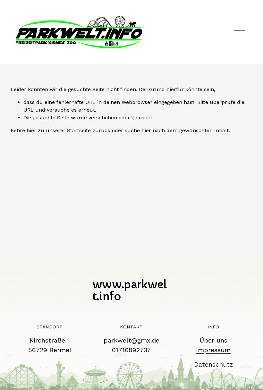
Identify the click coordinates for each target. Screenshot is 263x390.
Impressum (213, 350)
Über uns (213, 340)
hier (31, 130)
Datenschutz (213, 364)
